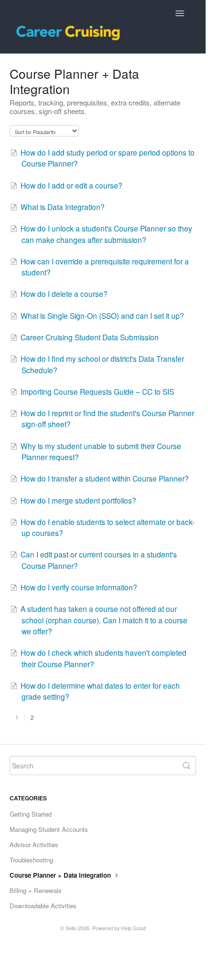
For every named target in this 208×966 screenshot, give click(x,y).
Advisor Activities (34, 844)
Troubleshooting (31, 859)
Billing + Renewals (36, 890)
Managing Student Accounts (49, 829)
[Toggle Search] (186, 765)
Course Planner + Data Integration (61, 875)
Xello (71, 928)
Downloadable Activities (43, 905)
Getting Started (31, 814)
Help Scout (133, 928)
